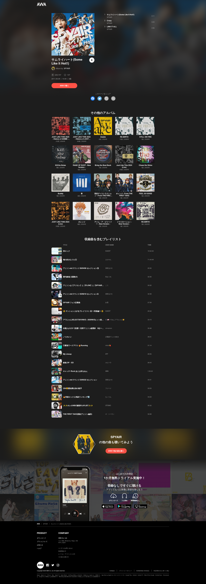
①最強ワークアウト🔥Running (75, 345)
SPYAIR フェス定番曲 (71, 302)
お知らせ (40, 545)
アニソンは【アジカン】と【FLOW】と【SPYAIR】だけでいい (87, 285)
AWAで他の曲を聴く (116, 451)
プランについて (42, 541)
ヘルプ (39, 548)
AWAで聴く (64, 85)
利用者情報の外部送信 (142, 571)
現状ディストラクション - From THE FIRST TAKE (103, 195)
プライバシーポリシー (125, 571)
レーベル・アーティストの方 (66, 554)
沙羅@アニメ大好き (112, 337)
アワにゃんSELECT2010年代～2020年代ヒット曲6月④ (84, 319)
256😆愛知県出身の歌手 (72, 388)
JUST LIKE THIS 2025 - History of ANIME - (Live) (60, 139)
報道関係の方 (62, 551)
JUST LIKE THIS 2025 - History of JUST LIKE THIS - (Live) (82, 139)
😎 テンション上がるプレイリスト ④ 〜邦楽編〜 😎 (83, 311)
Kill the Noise (60, 165)
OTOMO (108, 405)
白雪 (106, 302)
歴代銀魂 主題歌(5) (70, 276)
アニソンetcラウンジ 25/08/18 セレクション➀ (80, 294)
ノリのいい (67, 337)
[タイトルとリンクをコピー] (106, 98)
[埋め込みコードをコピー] (113, 98)
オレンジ (81, 222)
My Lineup (67, 354)
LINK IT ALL (112, 26)
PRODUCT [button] (42, 533)
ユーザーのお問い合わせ (65, 548)
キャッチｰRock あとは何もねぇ (75, 371)
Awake (103, 137)
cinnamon (108, 328)
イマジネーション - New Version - (124, 223)
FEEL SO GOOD (145, 193)
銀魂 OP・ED (68, 362)
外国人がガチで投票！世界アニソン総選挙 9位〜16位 (84, 328)
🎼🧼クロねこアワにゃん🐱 (114, 319)
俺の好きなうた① (70, 259)
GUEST (108, 251)
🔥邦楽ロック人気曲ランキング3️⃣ (76, 397)
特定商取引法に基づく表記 (161, 571)
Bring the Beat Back (103, 165)
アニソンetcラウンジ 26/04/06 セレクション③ (81, 268)
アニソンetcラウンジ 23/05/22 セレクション (80, 379)
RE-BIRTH (124, 137)
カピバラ (108, 362)
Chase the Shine (145, 165)
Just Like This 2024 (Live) (124, 166)
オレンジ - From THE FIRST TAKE (124, 194)
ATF (106, 354)
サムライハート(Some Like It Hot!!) (120, 14)
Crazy (109, 20)
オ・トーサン (109, 414)
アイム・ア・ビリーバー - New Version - (103, 223)
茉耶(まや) (108, 268)
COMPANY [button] (63, 533)
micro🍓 (108, 345)
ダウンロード (41, 538)
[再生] (91, 60)
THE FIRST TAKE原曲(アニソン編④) (77, 414)
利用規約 (112, 571)
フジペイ (108, 388)
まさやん (108, 259)
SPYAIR (67, 68)
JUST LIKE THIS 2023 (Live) (60, 223)
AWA (106, 371)
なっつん (108, 397)
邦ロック (66, 251)
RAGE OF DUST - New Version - (82, 166)
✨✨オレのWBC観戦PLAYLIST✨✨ (78, 405)
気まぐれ (108, 277)
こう (106, 285)
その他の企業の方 (63, 557)
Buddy (60, 193)
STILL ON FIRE (145, 137)
